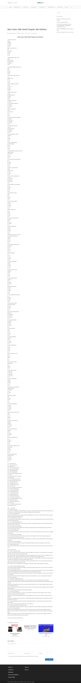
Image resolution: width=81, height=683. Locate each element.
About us (10, 667)
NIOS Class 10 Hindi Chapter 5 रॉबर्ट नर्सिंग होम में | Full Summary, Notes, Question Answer (30, 627)
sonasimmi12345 (12, 33)
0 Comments (34, 33)
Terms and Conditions (13, 674)
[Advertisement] (30, 20)
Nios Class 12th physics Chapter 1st (62, 22)
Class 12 (27, 669)
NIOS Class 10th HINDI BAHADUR (15, 634)
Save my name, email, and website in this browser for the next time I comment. (23, 656)
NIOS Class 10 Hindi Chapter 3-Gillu (46, 634)
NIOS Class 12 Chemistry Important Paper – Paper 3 (65, 32)
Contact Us (10, 669)
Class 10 (27, 667)
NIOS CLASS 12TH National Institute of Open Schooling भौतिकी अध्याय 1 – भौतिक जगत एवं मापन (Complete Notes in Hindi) (64, 25)
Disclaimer (10, 672)
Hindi (28, 33)
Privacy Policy (11, 677)
